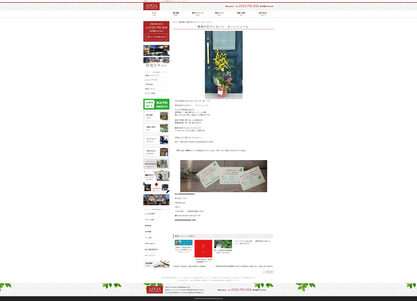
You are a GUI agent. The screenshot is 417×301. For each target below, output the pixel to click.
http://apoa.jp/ (180, 203)
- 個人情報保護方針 (151, 249)
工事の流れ (226, 278)
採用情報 (228, 280)
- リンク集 (147, 237)
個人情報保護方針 (219, 280)
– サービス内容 (149, 93)
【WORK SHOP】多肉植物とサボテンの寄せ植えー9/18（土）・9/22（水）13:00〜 (243, 266)
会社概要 (204, 280)
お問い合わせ (263, 14)
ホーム (154, 14)
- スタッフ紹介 (149, 220)
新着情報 (182, 22)
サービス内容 (234, 278)
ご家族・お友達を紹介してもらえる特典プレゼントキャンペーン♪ (184, 249)
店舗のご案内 (241, 14)
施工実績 (176, 14)
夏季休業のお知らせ (262, 241)
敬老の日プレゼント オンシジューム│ (176, 1)
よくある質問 (180, 280)
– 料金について (149, 89)
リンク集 (210, 280)
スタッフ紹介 (190, 280)
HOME (163, 278)
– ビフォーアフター (151, 80)
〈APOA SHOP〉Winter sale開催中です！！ (203, 261)
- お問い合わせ (149, 243)
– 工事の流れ (148, 84)
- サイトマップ (149, 255)
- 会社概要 (147, 231)
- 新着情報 (147, 225)
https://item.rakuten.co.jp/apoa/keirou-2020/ (196, 142)
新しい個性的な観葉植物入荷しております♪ (223, 251)
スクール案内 (244, 278)
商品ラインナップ (197, 14)
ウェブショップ (207, 278)
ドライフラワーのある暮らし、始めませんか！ (243, 242)
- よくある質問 (149, 214)
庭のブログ (252, 278)
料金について (219, 14)
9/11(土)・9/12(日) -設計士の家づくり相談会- (190, 266)
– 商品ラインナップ (151, 75)
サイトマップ (236, 280)
